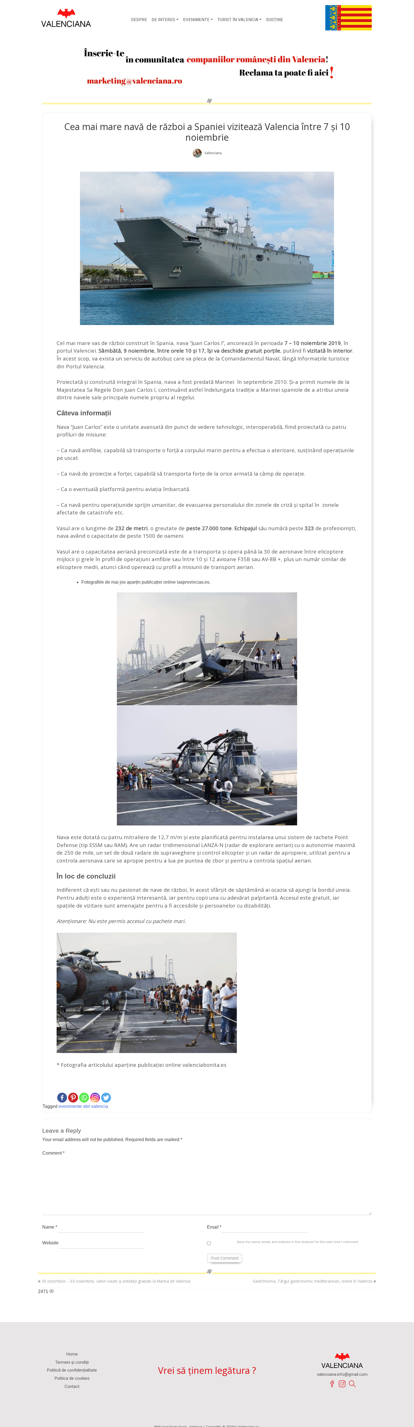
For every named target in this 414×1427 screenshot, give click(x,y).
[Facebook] (62, 1098)
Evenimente (196, 19)
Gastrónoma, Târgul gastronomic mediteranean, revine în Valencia (312, 1281)
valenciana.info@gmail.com (342, 1374)
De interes (163, 19)
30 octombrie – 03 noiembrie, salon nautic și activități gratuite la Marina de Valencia (116, 1281)
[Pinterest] (73, 1098)
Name (49, 1227)
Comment (53, 1153)
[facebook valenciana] (332, 1384)
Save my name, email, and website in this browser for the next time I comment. (298, 1242)
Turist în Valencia (237, 19)
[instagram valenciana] (342, 1384)
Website (50, 1242)
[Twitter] (106, 1098)
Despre (139, 19)
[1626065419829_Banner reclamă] (207, 64)
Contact (71, 1386)
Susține (274, 19)
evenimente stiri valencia (83, 1106)
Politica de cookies (72, 1378)
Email (214, 1227)
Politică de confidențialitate (72, 1370)
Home (72, 1354)
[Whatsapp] (84, 1098)
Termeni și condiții (72, 1362)
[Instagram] (95, 1098)
